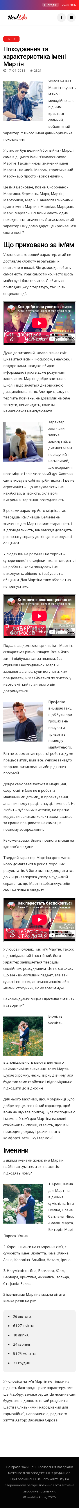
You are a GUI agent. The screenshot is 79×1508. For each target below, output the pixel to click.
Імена (11, 39)
